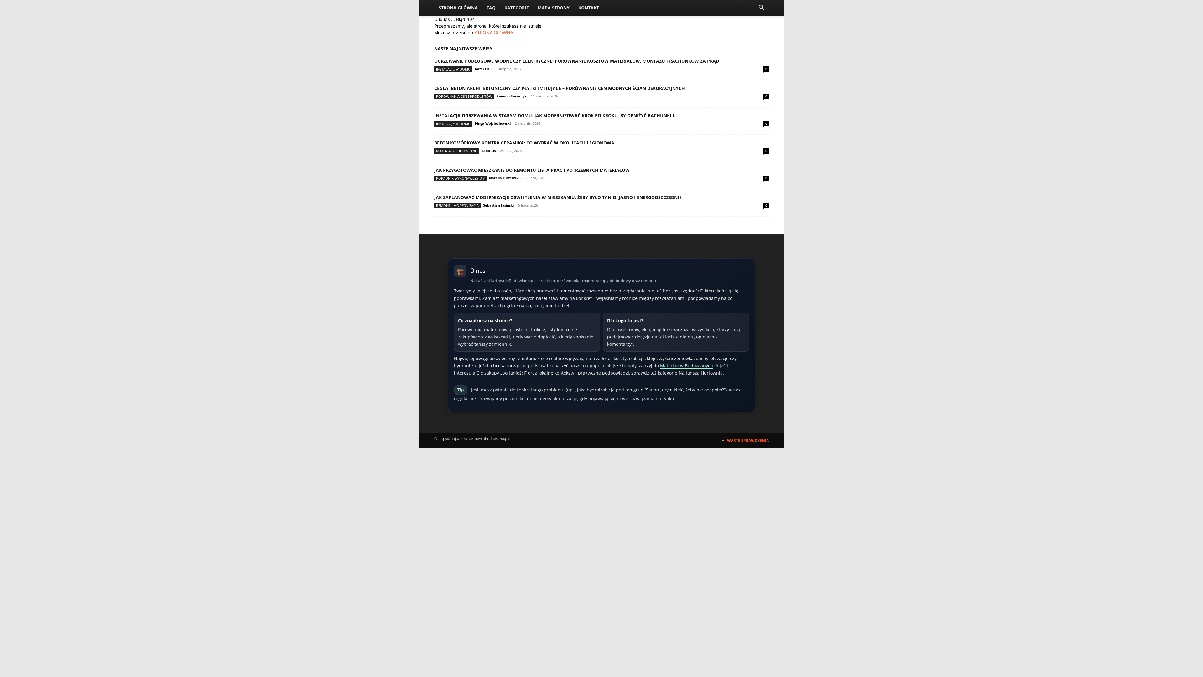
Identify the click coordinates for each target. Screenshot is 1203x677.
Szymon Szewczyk (512, 96)
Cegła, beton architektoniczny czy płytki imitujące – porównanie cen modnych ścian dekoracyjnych (559, 88)
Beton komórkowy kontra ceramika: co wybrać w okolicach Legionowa (524, 143)
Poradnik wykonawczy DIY (460, 178)
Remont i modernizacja (457, 205)
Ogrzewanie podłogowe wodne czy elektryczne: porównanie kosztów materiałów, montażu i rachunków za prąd (576, 61)
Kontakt (588, 8)
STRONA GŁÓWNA (493, 32)
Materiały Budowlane (456, 151)
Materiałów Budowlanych (686, 366)
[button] (761, 8)
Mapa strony (554, 8)
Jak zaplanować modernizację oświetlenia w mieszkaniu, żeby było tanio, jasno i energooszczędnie (558, 197)
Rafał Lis (482, 68)
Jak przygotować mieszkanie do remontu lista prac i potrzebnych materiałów (532, 170)
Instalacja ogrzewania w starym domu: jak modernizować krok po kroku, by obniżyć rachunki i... (556, 115)
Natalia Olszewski (504, 178)
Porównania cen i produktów (464, 96)
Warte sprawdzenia (748, 440)
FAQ (491, 8)
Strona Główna (458, 8)
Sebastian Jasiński (498, 205)
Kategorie (516, 8)
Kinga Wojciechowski (493, 123)
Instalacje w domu (453, 69)
